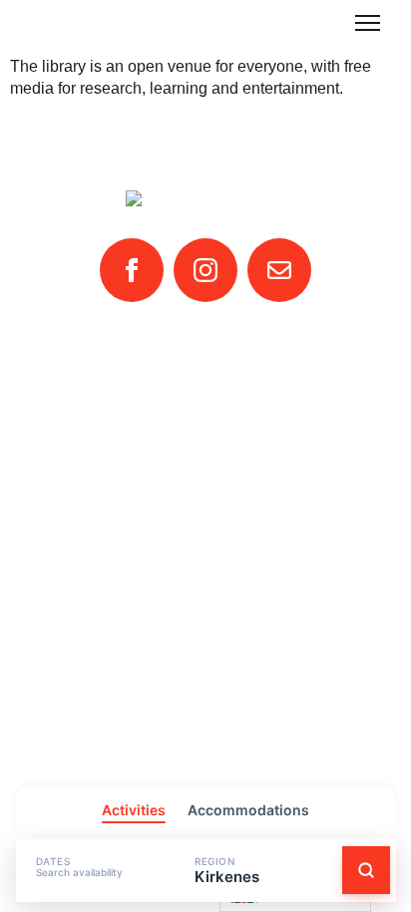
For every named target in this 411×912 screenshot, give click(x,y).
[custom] (279, 270)
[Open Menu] (367, 22)
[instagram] (205, 270)
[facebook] (132, 270)
